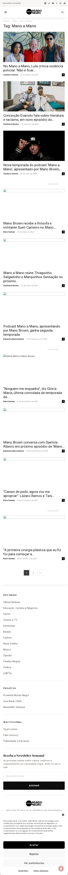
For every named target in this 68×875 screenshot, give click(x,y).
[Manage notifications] (61, 868)
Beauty (7, 631)
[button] (63, 814)
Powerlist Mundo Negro (16, 695)
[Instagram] (45, 3)
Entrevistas (9, 625)
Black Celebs (10, 643)
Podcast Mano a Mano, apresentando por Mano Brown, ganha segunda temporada (31, 330)
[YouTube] (53, 3)
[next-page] (40, 572)
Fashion (7, 637)
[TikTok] (49, 3)
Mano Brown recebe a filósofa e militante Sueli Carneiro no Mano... (29, 225)
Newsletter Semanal (12, 3)
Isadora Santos (10, 74)
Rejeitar (34, 854)
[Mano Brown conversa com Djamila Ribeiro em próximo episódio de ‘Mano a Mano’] (34, 423)
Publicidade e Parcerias (16, 741)
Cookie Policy (23, 871)
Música (7, 649)
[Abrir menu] (6, 12)
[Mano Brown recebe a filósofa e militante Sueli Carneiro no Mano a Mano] (34, 204)
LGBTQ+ (7, 673)
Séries (6, 614)
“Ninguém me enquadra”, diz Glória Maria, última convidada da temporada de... (32, 393)
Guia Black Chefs (12, 701)
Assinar (34, 785)
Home (6, 21)
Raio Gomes (9, 232)
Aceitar (34, 845)
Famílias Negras (11, 661)
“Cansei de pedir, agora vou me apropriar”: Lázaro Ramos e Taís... (29, 494)
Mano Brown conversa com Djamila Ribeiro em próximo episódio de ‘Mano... (34, 444)
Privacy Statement (41, 871)
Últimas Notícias (11, 602)
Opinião (7, 655)
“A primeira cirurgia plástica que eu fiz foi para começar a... (32, 552)
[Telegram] (64, 3)
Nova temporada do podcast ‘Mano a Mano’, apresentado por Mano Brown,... (32, 167)
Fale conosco (10, 735)
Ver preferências (34, 863)
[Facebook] (57, 3)
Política (7, 667)
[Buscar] (62, 12)
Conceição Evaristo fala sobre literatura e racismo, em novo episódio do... (33, 118)
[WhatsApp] (60, 3)
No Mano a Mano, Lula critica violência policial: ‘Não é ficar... (33, 68)
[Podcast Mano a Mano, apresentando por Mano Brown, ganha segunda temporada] (34, 307)
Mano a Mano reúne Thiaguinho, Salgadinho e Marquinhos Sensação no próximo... (33, 277)
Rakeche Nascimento (13, 339)
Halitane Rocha (11, 124)
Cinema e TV (10, 619)
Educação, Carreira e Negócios (20, 608)
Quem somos (10, 729)
